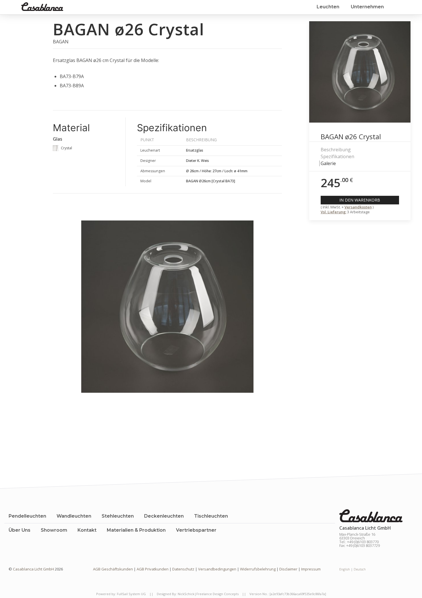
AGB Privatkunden (153, 569)
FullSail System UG (131, 594)
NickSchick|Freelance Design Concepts (208, 594)
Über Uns (19, 530)
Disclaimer (288, 569)
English (344, 569)
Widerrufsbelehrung (258, 569)
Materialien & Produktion (136, 530)
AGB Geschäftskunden (113, 569)
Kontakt (87, 530)
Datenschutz (183, 569)
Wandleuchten (74, 516)
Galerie (328, 163)
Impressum (311, 569)
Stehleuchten (118, 516)
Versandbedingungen (217, 569)
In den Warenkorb (359, 200)
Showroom (54, 530)
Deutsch (360, 569)
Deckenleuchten (164, 516)
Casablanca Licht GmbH (34, 569)
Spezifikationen (337, 156)
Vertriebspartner (196, 530)
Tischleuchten (211, 516)
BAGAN (61, 41)
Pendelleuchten (27, 516)
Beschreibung (336, 149)
